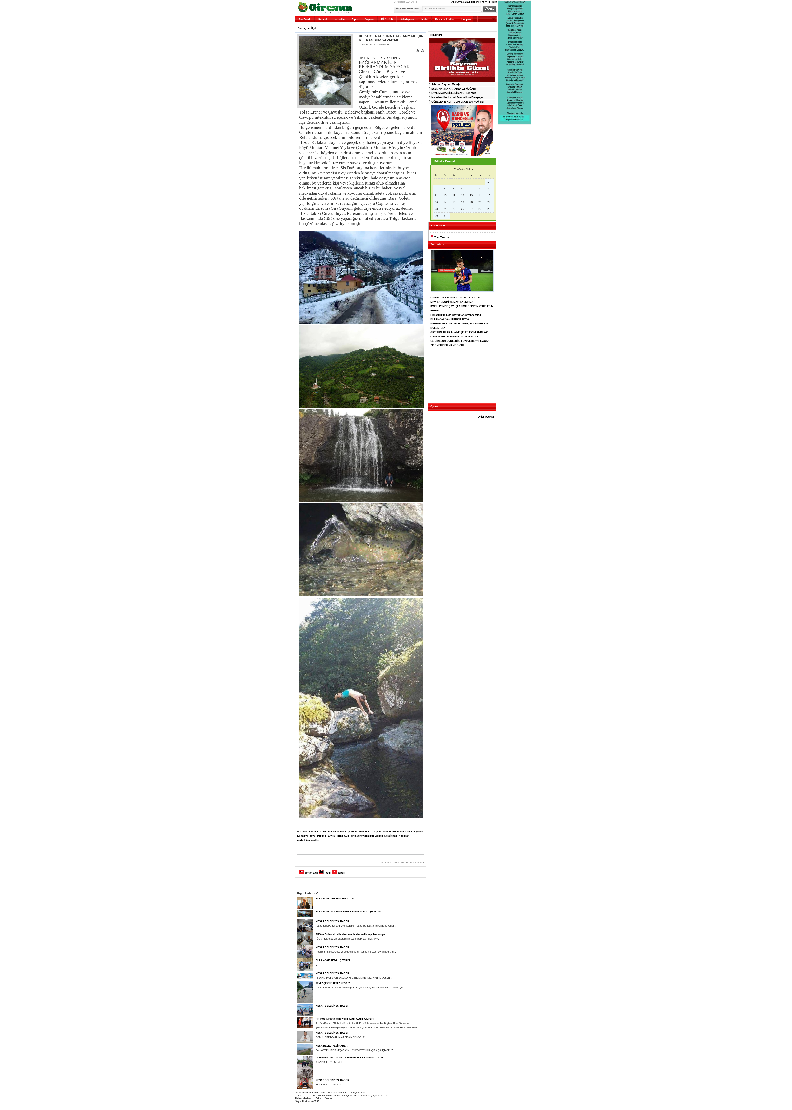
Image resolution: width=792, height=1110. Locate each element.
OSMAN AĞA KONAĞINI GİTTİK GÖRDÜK (454, 336)
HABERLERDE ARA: (408, 8)
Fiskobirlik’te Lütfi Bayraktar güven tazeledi (455, 315)
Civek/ (331, 835)
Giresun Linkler (445, 19)
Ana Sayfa (456, 2)
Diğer (479, 25)
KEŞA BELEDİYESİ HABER (332, 1045)
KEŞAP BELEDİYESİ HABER (332, 921)
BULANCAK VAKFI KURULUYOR (335, 898)
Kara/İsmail (390, 835)
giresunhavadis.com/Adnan (367, 835)
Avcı (346, 835)
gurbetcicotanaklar (308, 840)
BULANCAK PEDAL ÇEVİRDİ (333, 960)
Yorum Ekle (311, 872)
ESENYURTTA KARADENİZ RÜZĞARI (453, 88)
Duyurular (436, 35)
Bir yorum (467, 19)
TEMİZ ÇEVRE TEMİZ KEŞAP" (333, 983)
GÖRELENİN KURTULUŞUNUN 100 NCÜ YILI (457, 101)
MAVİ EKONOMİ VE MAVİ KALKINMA (451, 302)
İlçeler (424, 19)
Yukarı (341, 872)
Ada (370, 831)
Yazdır (327, 872)
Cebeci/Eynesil (414, 831)
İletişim (493, 2)
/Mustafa (322, 835)
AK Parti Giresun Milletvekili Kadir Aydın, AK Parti (345, 1018)
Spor (355, 19)
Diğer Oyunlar (486, 416)
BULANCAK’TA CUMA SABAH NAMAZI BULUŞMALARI (348, 911)
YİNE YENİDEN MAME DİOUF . (448, 345)
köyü (312, 835)
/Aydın (377, 831)
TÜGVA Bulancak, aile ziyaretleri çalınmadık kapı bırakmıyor (351, 934)
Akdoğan (404, 835)
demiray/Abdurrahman (353, 831)
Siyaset (369, 19)
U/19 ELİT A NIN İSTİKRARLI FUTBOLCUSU (455, 297)
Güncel (322, 19)
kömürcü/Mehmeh (393, 831)
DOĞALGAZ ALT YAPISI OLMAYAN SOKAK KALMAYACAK (350, 1057)
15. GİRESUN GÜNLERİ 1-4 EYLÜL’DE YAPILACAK (460, 341)
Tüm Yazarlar (442, 237)
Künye (485, 2)
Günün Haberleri (472, 2)
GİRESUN (387, 19)
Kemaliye (302, 835)
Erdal (340, 835)
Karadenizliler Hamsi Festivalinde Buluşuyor (457, 97)
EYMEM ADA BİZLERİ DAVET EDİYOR (453, 93)
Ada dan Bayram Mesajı (445, 84)
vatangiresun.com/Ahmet (324, 831)
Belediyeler (407, 19)
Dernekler (340, 19)
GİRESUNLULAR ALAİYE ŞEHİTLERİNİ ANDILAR (459, 332)
